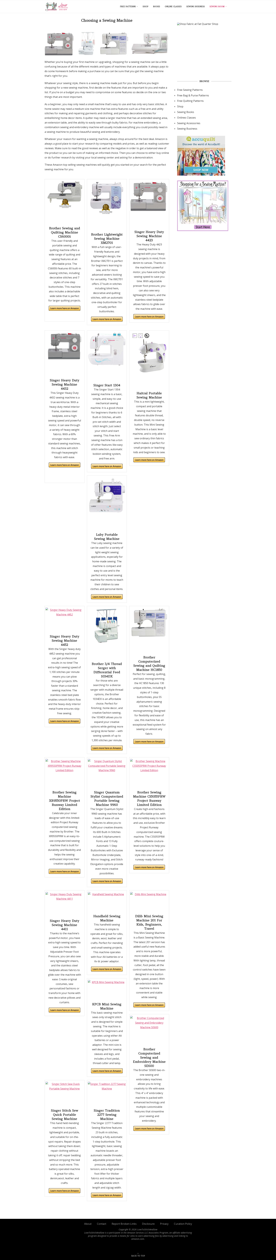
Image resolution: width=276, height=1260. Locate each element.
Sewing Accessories (188, 123)
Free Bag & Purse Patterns (193, 95)
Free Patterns (128, 6)
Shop (145, 6)
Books (156, 6)
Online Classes (173, 6)
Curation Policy (183, 1224)
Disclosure (148, 1224)
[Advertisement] (204, 52)
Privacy (164, 1224)
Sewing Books (185, 112)
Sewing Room (217, 6)
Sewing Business (195, 6)
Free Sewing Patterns (190, 90)
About (88, 1224)
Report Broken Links (124, 1224)
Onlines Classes (186, 117)
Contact (101, 1224)
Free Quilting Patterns (190, 101)
